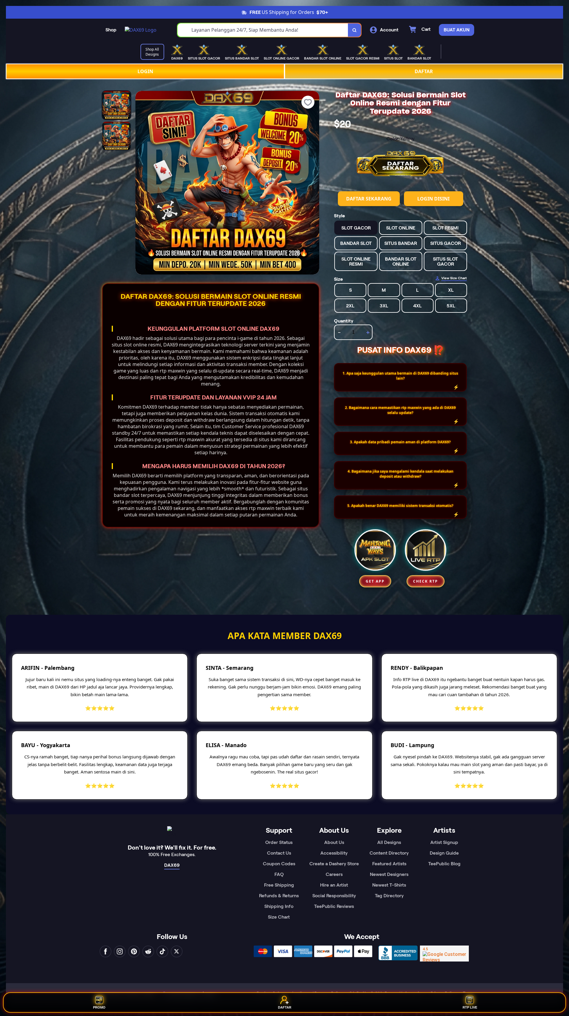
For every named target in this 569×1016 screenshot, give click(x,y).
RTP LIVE (470, 1007)
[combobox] (263, 30)
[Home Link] (140, 30)
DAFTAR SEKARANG (368, 198)
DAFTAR (424, 71)
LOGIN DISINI (433, 198)
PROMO (99, 1007)
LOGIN (145, 71)
